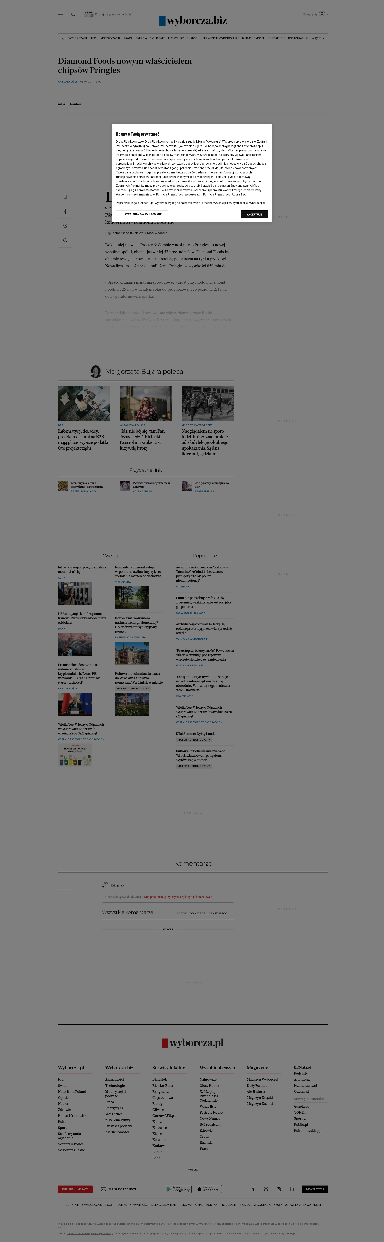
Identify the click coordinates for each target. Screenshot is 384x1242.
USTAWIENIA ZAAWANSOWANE (142, 214)
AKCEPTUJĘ (254, 214)
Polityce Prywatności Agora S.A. (224, 194)
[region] (192, 173)
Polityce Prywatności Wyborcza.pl (178, 194)
